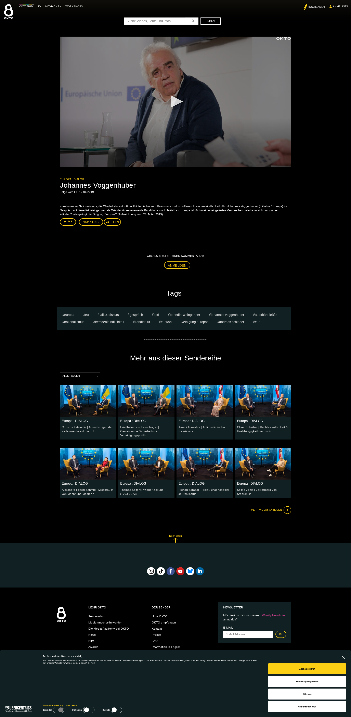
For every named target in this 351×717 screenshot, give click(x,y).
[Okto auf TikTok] (161, 571)
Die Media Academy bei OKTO (108, 628)
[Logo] (283, 38)
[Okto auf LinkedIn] (200, 571)
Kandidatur (142, 322)
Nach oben (175, 535)
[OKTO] (8, 15)
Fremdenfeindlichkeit (109, 322)
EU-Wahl (166, 322)
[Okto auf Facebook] (171, 571)
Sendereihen (96, 616)
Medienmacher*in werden (105, 622)
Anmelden (177, 265)
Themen (209, 21)
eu (87, 315)
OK (281, 634)
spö (156, 315)
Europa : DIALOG (72, 179)
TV (39, 6)
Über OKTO (159, 616)
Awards (93, 646)
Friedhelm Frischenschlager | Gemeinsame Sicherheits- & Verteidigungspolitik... (139, 431)
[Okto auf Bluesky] (190, 571)
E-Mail (228, 627)
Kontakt (157, 628)
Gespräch (136, 315)
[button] (175, 101)
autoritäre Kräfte (266, 315)
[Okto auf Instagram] (151, 571)
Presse (156, 634)
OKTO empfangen (164, 622)
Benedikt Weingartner (185, 315)
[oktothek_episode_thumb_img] (88, 401)
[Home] (61, 622)
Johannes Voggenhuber (227, 315)
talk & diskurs (109, 315)
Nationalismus (74, 322)
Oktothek (26, 6)
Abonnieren (91, 222)
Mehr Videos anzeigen (267, 509)
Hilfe (91, 640)
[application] (175, 102)
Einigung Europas (195, 322)
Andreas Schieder (231, 322)
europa (69, 315)
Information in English (166, 646)
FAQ (155, 640)
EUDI (258, 322)
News (92, 634)
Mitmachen (53, 6)
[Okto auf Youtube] (180, 571)
